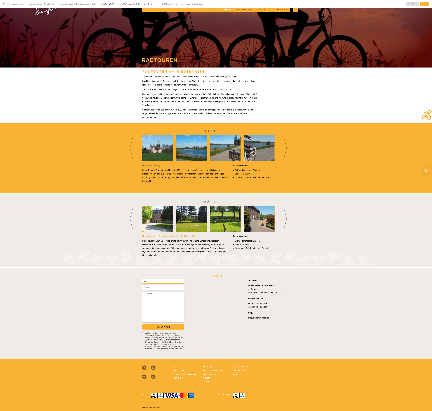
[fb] (144, 368)
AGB (235, 374)
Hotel (227, 9)
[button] (426, 170)
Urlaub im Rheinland (215, 371)
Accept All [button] (424, 4)
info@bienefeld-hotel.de (258, 318)
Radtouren (209, 374)
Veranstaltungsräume (185, 374)
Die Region (209, 378)
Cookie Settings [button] (413, 4)
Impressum (239, 371)
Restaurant (244, 9)
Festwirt (263, 9)
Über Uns (281, 9)
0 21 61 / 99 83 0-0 (260, 303)
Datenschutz (240, 367)
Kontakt (207, 382)
